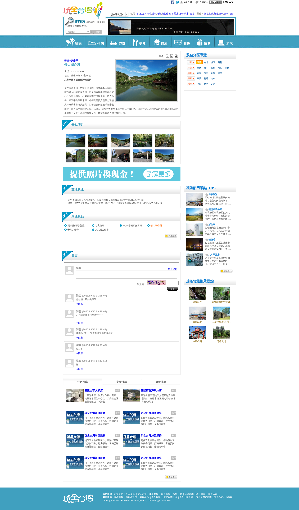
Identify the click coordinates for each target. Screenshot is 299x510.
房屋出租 (165, 494)
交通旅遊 (142, 494)
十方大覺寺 (73, 229)
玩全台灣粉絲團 (204, 497)
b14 (176, 56)
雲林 (227, 67)
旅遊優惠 (189, 494)
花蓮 (216, 13)
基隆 (199, 62)
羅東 (176, 13)
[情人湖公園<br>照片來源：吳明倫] (75, 146)
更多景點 (228, 271)
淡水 (186, 13)
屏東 (220, 73)
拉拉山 (165, 13)
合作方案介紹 (186, 497)
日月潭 (147, 13)
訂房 (225, 41)
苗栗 (199, 67)
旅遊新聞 (177, 494)
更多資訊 (172, 236)
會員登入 (204, 2)
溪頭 (154, 13)
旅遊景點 (118, 494)
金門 (206, 84)
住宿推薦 (130, 494)
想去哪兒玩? (117, 14)
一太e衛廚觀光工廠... (133, 225)
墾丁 (171, 13)
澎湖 (226, 13)
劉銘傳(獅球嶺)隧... (76, 225)
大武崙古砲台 (102, 229)
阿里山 (140, 13)
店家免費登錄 (170, 497)
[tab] (82, 381)
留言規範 (172, 268)
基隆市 (67, 60)
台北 (206, 13)
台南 (206, 73)
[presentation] (82, 381)
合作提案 (156, 497)
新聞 (182, 41)
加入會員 (188, 2)
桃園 (213, 62)
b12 (167, 56)
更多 (192, 13)
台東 (221, 13)
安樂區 (74, 60)
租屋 (160, 41)
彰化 (213, 67)
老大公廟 (99, 225)
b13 (172, 56)
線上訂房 (200, 494)
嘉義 (199, 73)
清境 (159, 13)
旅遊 (117, 41)
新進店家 (212, 494)
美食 (139, 41)
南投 (220, 67)
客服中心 (144, 497)
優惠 (203, 41)
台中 (206, 67)
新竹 (220, 62)
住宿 (95, 41)
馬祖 (213, 84)
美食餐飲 (153, 494)
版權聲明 (118, 497)
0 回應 (79, 304)
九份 (181, 13)
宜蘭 (211, 13)
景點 (74, 41)
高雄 (213, 73)
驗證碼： (141, 284)
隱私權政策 (131, 497)
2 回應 (79, 323)
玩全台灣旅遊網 (83, 10)
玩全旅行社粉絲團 (223, 497)
